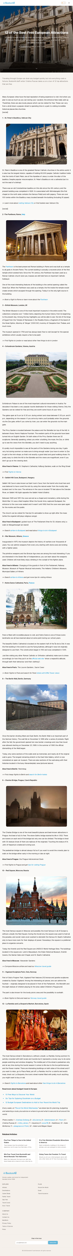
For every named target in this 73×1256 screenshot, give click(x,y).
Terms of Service (7, 1226)
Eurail (39, 1190)
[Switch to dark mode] (63, 2)
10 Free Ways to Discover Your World (20, 1094)
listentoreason (49, 1120)
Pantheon (9, 267)
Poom (61, 1120)
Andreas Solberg (22, 1120)
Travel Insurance (43, 1193)
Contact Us (5, 1217)
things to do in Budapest (47, 530)
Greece (26, 536)
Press (4, 1229)
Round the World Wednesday (26, 1108)
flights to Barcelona (18, 1083)
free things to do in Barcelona (54, 1083)
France (31, 583)
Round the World (43, 1187)
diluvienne (37, 1120)
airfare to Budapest (17, 530)
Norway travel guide (38, 998)
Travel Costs (6, 1203)
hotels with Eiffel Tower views (47, 673)
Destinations (6, 1190)
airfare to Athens (16, 577)
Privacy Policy (6, 1223)
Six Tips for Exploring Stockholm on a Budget (23, 1098)
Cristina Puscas (26, 46)
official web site (38, 658)
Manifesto (5, 1220)
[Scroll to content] (36, 68)
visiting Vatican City (26, 203)
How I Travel (6, 1206)
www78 (45, 1123)
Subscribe (53, 1242)
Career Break (6, 1193)
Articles (4, 1187)
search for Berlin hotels (38, 774)
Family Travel (6, 1196)
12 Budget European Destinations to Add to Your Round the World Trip (33, 1102)
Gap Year (5, 1199)
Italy (23, 214)
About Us (5, 1214)
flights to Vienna (14, 472)
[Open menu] (69, 3)
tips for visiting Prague (36, 865)
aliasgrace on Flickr (21, 1126)
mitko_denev (23, 1123)
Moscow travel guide (43, 966)
